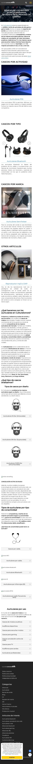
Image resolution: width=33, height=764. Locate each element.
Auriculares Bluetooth (16, 161)
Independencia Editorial (9, 678)
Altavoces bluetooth (8, 726)
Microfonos (5, 709)
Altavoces (5, 687)
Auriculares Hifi (7, 737)
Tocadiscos (5, 735)
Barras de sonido (7, 692)
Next (29, 81)
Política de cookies (8, 673)
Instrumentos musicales (9, 706)
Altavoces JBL (6, 730)
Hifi (3, 702)
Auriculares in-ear (7, 723)
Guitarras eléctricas (8, 740)
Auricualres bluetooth (9, 719)
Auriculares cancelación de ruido (12, 721)
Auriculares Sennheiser (16, 222)
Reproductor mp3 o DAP (16, 284)
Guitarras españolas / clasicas (11, 742)
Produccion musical (8, 711)
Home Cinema (6, 704)
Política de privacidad (8, 676)
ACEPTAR (12, 757)
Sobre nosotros (7, 671)
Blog (3, 694)
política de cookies (7, 752)
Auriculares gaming (8, 728)
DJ (3, 697)
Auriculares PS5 (16, 99)
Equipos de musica (8, 699)
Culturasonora (7, 25)
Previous (3, 81)
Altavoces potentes (8, 733)
